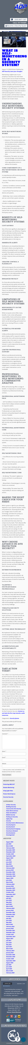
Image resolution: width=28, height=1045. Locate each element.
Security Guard (10, 827)
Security (8, 821)
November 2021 (10, 932)
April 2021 (9, 946)
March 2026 (9, 846)
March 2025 (9, 866)
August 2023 (9, 896)
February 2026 (10, 848)
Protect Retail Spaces (9, 794)
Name (4, 751)
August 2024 (9, 878)
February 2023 (10, 908)
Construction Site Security (13, 809)
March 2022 (9, 924)
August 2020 (9, 963)
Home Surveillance (11, 813)
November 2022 (10, 914)
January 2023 (10, 910)
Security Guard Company (13, 829)
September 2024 (10, 876)
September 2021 (10, 936)
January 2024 (10, 886)
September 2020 (10, 961)
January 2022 (10, 928)
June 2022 (9, 920)
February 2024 (10, 884)
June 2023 (9, 900)
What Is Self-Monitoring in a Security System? (14, 58)
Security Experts (11, 825)
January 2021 (10, 952)
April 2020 (9, 969)
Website (4, 763)
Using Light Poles (8, 790)
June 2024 (9, 880)
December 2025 (10, 850)
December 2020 (10, 954)
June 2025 (9, 862)
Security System (14, 718)
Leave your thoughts (16, 71)
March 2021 (9, 948)
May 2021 (9, 944)
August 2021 (9, 938)
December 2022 (10, 912)
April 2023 (9, 904)
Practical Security (8, 797)
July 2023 (8, 898)
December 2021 (10, 930)
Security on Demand (12, 831)
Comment (5, 734)
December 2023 (10, 888)
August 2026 (9, 842)
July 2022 (8, 918)
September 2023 (10, 894)
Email (4, 757)
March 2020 (9, 971)
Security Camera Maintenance (15, 823)
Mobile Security (10, 815)
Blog (14, 34)
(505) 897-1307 (20, 19)
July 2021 (8, 940)
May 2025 (9, 864)
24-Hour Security (11, 805)
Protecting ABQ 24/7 (9, 784)
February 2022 (10, 926)
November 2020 (10, 956)
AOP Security (6, 71)
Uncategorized (10, 835)
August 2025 (9, 858)
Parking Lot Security (12, 817)
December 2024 (10, 872)
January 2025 (10, 870)
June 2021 (9, 942)
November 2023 (10, 890)
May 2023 (9, 902)
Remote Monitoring (8, 787)
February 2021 (10, 950)
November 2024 (10, 874)
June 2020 (9, 967)
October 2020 (10, 959)
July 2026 (8, 844)
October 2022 (10, 916)
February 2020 (10, 973)
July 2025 (8, 860)
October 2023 (10, 892)
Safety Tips (9, 819)
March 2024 (9, 882)
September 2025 (10, 856)
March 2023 (9, 906)
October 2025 (10, 854)
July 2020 (8, 965)
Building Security (11, 807)
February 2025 (10, 868)
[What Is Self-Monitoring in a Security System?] (14, 46)
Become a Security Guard (16, 26)
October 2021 (10, 934)
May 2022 (9, 922)
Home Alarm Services (12, 811)
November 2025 (10, 852)
